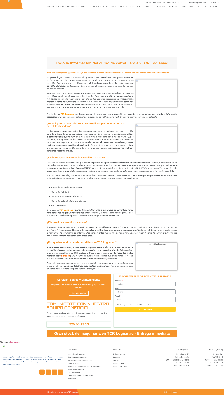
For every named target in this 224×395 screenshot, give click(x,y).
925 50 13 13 (79, 324)
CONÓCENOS (188, 7)
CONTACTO (215, 7)
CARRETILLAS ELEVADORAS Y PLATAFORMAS (65, 7)
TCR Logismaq (67, 114)
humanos (65, 255)
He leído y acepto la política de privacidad (134, 305)
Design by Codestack (170, 392)
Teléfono (118, 288)
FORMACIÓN (159, 7)
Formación (14, 342)
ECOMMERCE (95, 7)
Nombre (118, 281)
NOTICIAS (173, 7)
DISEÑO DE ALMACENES (139, 7)
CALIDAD (202, 7)
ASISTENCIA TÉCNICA (115, 7)
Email (117, 296)
